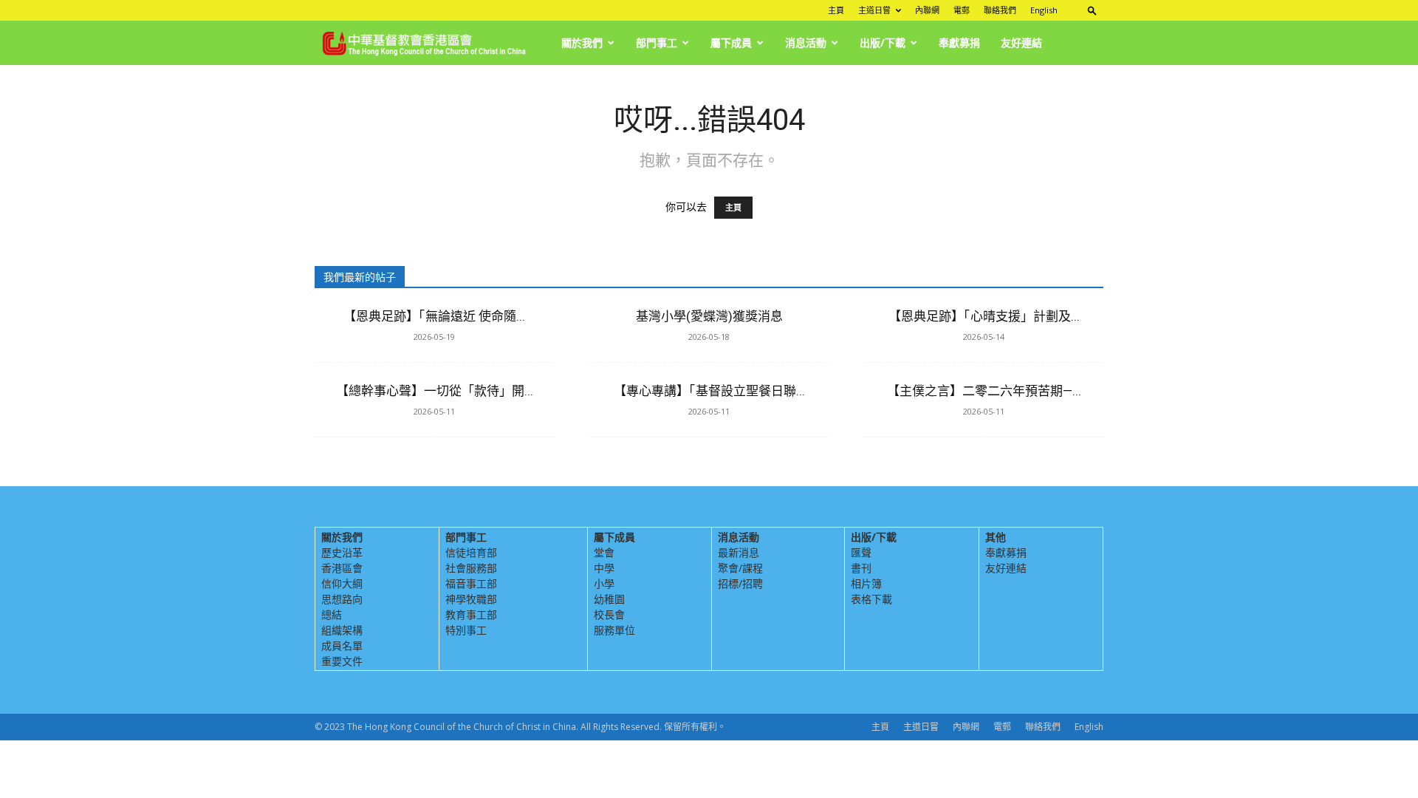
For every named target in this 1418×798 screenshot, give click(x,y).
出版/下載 (882, 42)
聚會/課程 (740, 568)
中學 (604, 568)
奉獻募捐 (959, 42)
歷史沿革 (342, 552)
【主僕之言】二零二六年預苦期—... (984, 390)
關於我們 (582, 42)
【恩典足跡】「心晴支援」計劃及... (984, 316)
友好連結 (1021, 42)
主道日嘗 (874, 10)
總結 (331, 614)
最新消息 (738, 552)
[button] (1092, 10)
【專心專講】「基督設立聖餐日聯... (709, 390)
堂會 (604, 552)
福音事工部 (471, 583)
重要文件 (342, 661)
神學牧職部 (471, 599)
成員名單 (342, 645)
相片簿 (866, 583)
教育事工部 (471, 614)
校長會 (609, 614)
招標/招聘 (740, 583)
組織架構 (342, 630)
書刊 (861, 568)
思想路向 (342, 599)
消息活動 (805, 42)
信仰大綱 (342, 583)
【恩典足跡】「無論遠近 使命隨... (434, 316)
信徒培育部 (471, 552)
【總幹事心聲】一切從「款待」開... (434, 390)
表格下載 (871, 599)
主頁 (836, 10)
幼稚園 (609, 599)
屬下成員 (731, 42)
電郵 (961, 10)
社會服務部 (471, 568)
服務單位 (614, 630)
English (1044, 10)
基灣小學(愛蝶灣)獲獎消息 (709, 316)
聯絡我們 (1000, 10)
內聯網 (927, 10)
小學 (604, 583)
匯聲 (861, 552)
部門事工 (656, 42)
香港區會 (342, 568)
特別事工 (466, 630)
